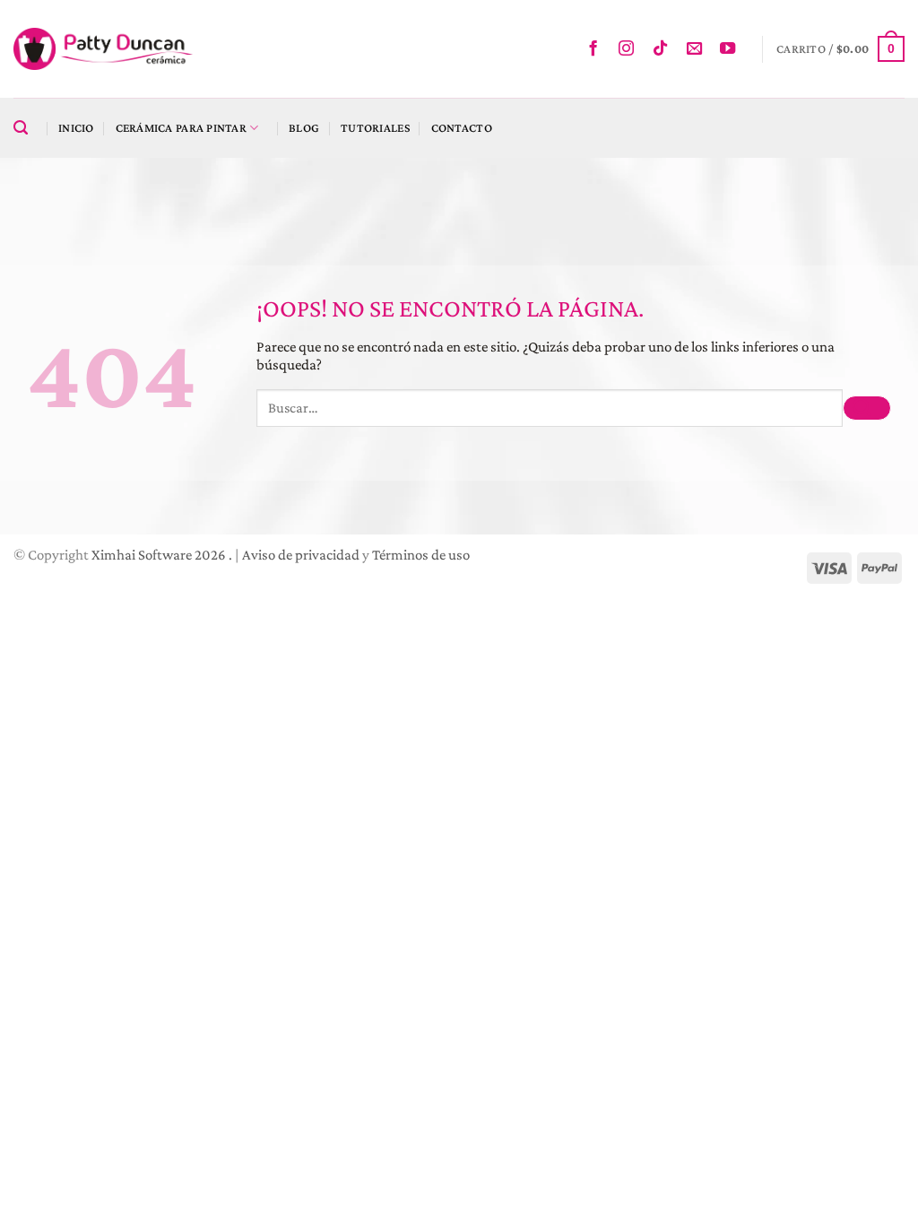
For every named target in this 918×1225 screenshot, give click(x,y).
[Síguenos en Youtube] (732, 49)
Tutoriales (375, 128)
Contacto (461, 128)
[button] (840, 48)
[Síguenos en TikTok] (665, 49)
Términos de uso (421, 554)
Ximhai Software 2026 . (163, 554)
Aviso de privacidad (300, 554)
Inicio (76, 128)
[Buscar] (25, 128)
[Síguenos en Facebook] (597, 49)
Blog (304, 128)
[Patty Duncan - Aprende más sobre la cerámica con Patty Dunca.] (103, 49)
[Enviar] (867, 408)
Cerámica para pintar (181, 128)
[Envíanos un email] (699, 49)
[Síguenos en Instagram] (631, 49)
